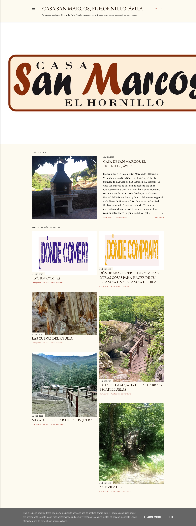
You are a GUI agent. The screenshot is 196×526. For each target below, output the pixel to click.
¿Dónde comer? (46, 278)
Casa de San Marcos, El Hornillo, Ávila (124, 163)
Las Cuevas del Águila (52, 338)
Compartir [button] (107, 217)
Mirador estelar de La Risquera (62, 420)
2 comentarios (120, 217)
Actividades (110, 487)
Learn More (153, 517)
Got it (169, 517)
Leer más (159, 217)
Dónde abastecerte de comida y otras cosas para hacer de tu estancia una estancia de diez (129, 277)
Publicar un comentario (53, 283)
